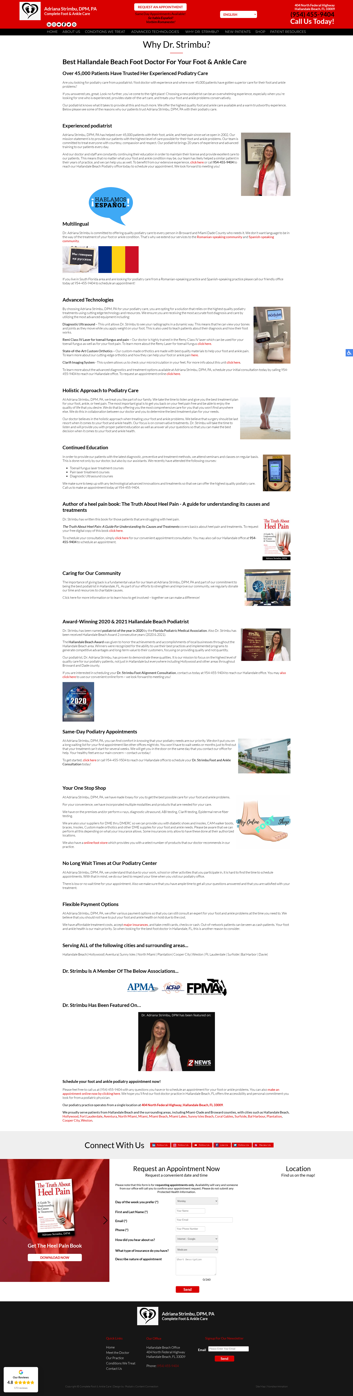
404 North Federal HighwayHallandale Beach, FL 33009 (315, 7)
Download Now (54, 1257)
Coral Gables (224, 1116)
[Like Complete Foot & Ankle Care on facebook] (64, 24)
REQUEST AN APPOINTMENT (160, 7)
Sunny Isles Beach (201, 1116)
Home (52, 32)
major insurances (136, 925)
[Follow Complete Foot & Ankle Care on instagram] (54, 24)
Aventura (110, 1116)
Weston (86, 1120)
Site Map (260, 1386)
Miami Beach (158, 1116)
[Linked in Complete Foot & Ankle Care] (49, 24)
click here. (205, 344)
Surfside (241, 1116)
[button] (105, 1220)
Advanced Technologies (155, 32)
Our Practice (115, 1358)
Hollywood (71, 1116)
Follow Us (162, 1145)
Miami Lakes (178, 1116)
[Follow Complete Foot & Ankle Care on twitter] (69, 24)
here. (195, 355)
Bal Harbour (256, 1116)
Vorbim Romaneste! (160, 22)
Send (187, 1289)
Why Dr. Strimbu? (202, 32)
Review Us (265, 1145)
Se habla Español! (160, 18)
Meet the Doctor (117, 1353)
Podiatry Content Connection (141, 1386)
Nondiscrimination (277, 1386)
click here (197, 162)
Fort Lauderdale (91, 1116)
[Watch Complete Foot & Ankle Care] (59, 24)
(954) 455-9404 (312, 14)
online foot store (96, 843)
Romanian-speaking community (219, 237)
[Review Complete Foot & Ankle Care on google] (74, 24)
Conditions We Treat (105, 32)
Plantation (274, 1116)
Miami (143, 1116)
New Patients (238, 32)
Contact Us (114, 1368)
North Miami (127, 1116)
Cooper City (71, 1120)
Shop (260, 32)
